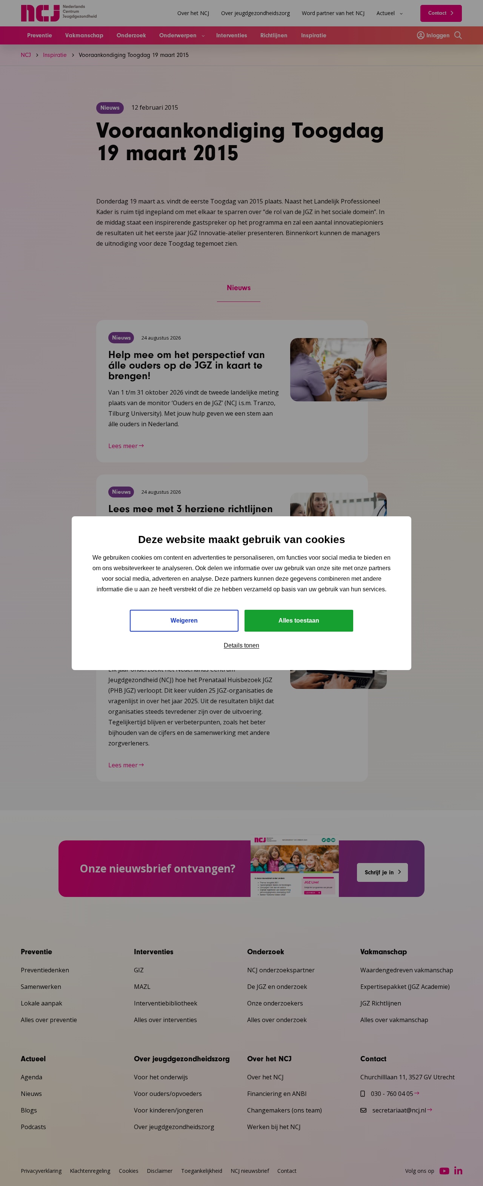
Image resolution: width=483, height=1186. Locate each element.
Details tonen (241, 645)
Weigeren (184, 620)
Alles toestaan (298, 620)
